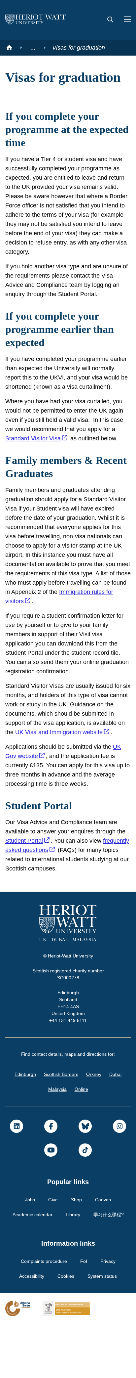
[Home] (9, 48)
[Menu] (125, 20)
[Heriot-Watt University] (35, 20)
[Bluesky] (85, 1180)
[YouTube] (50, 1204)
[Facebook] (50, 1180)
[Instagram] (119, 1180)
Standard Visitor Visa (66, 464)
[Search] (110, 20)
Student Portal (36, 895)
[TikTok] (85, 1204)
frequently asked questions (43, 904)
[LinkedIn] (16, 1180)
